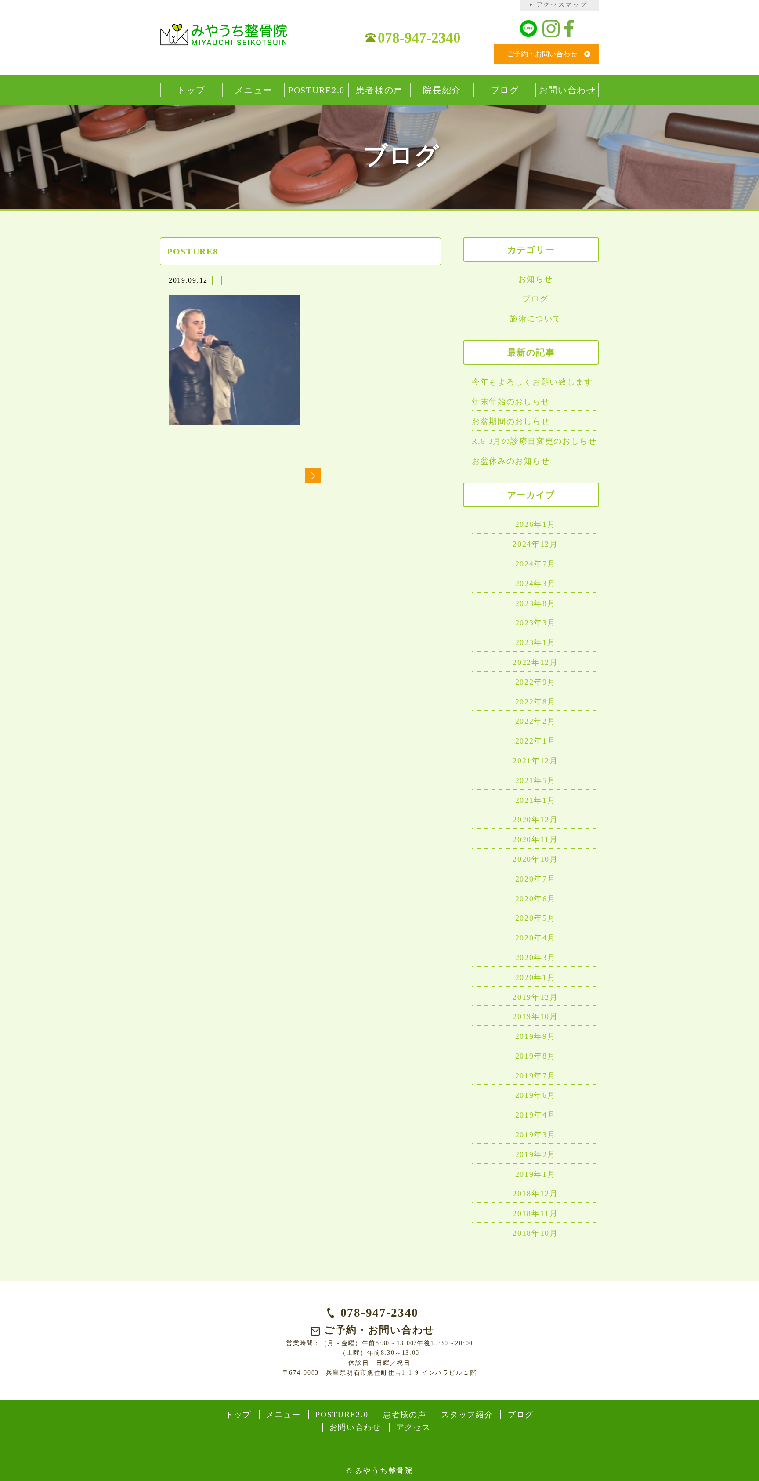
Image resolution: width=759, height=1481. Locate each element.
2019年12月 (535, 997)
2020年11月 (535, 839)
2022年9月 (535, 682)
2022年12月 (535, 662)
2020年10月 (535, 859)
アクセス (413, 1427)
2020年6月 (535, 898)
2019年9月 (535, 1036)
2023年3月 (535, 622)
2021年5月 (535, 780)
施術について (535, 318)
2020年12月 (535, 819)
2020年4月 (535, 937)
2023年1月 (535, 642)
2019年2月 (535, 1154)
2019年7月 (535, 1075)
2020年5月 (535, 918)
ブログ (535, 298)
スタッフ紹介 (467, 1414)
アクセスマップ (562, 4)
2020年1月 (535, 977)
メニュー (283, 1414)
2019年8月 (535, 1056)
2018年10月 (535, 1233)
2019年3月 (535, 1134)
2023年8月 (535, 603)
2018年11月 (535, 1213)
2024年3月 (535, 583)
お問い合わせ (355, 1427)
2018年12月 (535, 1193)
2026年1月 (535, 524)
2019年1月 (535, 1174)
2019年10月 (535, 1016)
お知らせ (535, 279)
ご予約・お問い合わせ (542, 54)
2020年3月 (535, 957)
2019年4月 (535, 1115)
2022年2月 (535, 721)
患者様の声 (404, 1414)
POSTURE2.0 (341, 1414)
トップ (238, 1414)
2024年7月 (535, 563)
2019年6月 (535, 1095)
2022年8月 (535, 701)
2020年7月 (535, 879)
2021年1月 (535, 800)
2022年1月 (535, 741)
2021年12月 (535, 760)
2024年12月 (535, 544)
